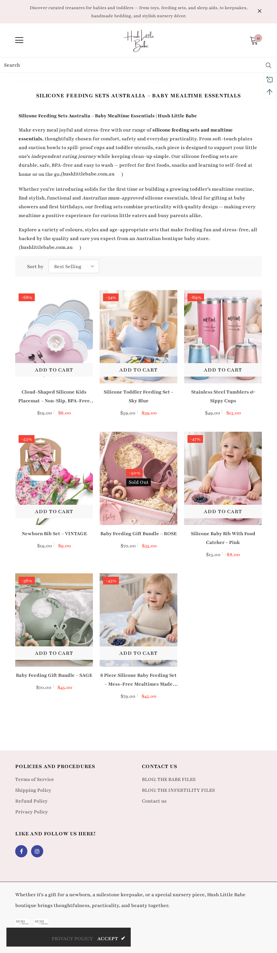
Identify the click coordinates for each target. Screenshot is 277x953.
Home (22, 81)
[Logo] (139, 40)
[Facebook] (21, 851)
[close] (259, 11)
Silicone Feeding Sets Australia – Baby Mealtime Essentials (103, 81)
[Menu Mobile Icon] (19, 40)
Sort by (35, 266)
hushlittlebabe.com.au (88, 174)
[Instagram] (37, 851)
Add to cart (54, 369)
